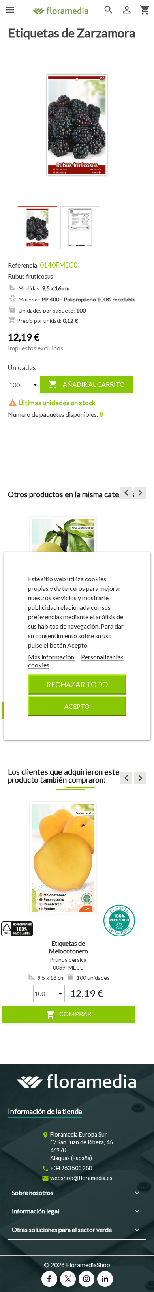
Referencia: (23, 265)
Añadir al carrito (86, 384)
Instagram (86, 1279)
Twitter (68, 1279)
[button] (126, 493)
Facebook (49, 1279)
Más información (51, 657)
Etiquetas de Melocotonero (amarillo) (68, 950)
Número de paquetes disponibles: (53, 414)
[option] (68, 909)
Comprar (68, 1014)
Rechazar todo (77, 684)
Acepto (77, 706)
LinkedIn (105, 1279)
